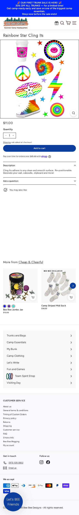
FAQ (5, 434)
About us (7, 406)
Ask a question (10, 181)
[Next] (73, 286)
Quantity (8, 129)
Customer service (11, 430)
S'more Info (8, 437)
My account (8, 445)
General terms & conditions (15, 410)
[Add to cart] (33, 297)
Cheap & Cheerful (31, 262)
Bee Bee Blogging (11, 441)
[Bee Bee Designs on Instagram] (41, 462)
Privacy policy (9, 418)
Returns (6, 422)
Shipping (7, 142)
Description (9, 165)
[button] (13, 501)
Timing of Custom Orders (14, 414)
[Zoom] (73, 113)
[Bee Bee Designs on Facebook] (48, 462)
